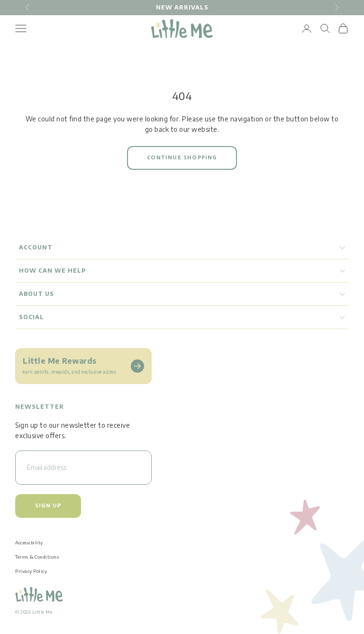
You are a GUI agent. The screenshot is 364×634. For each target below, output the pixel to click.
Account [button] (36, 247)
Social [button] (31, 317)
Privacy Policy (31, 571)
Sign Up (48, 505)
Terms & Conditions (37, 557)
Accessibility (29, 542)
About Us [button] (36, 293)
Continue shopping (182, 157)
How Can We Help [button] (52, 270)
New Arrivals (182, 7)
